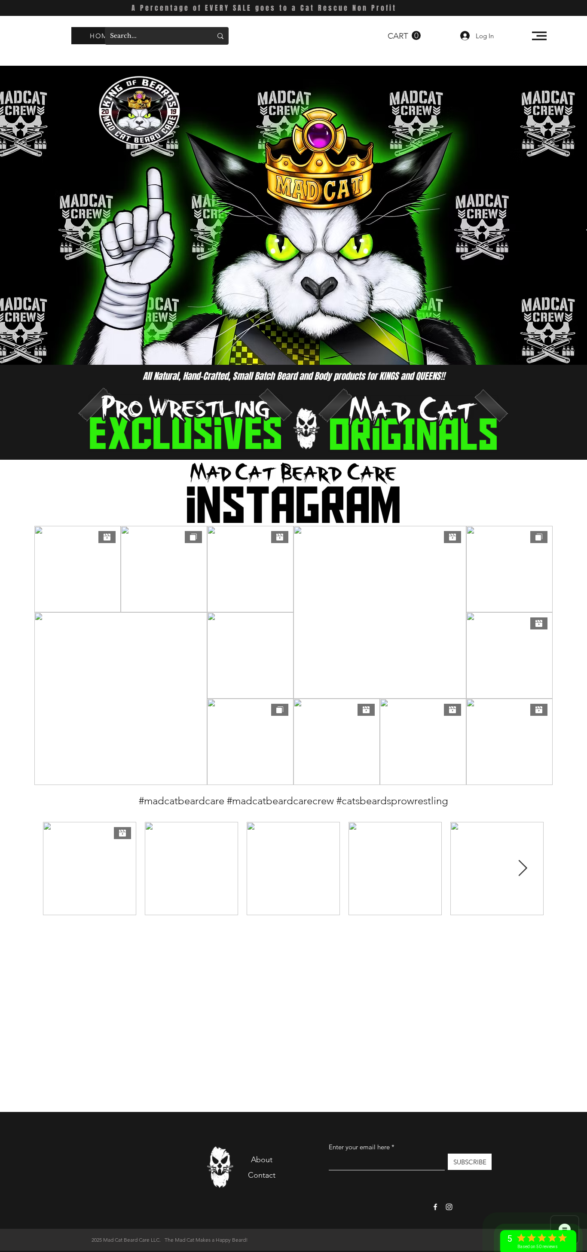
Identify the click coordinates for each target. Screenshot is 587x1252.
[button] (404, 35)
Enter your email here (359, 1147)
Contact (261, 1175)
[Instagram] (449, 1207)
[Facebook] (435, 1207)
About (261, 1159)
